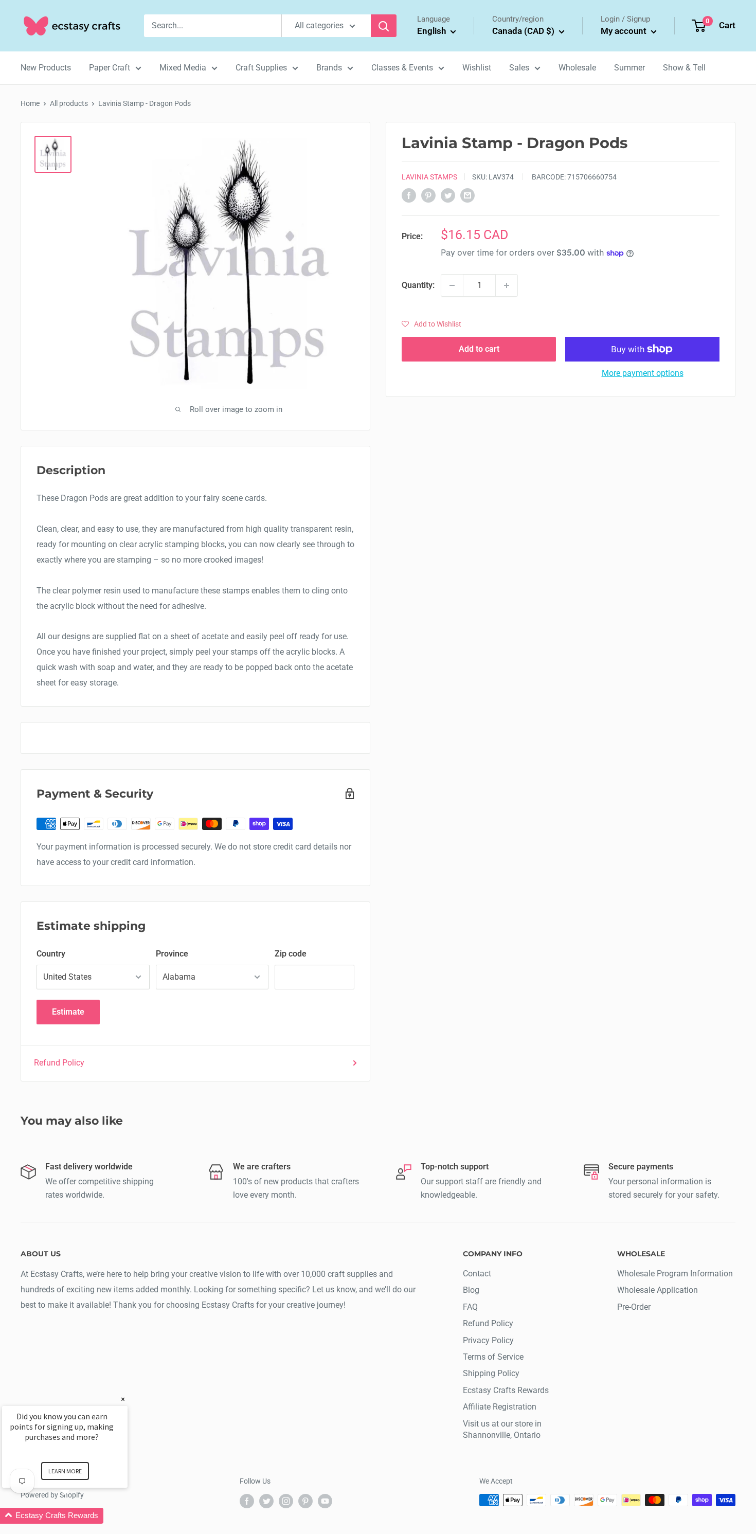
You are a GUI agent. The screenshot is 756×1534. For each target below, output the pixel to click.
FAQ (470, 1307)
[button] (431, 324)
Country (51, 954)
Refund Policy (59, 1063)
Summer (629, 68)
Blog (471, 1290)
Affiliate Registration (499, 1407)
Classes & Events (402, 68)
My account (625, 31)
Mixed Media (182, 68)
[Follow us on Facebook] (247, 1501)
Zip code (291, 954)
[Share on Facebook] (409, 195)
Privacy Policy (488, 1340)
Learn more (65, 1471)
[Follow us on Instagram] (286, 1501)
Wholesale (577, 68)
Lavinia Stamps (429, 177)
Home (30, 103)
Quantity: (418, 285)
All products (69, 103)
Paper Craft (109, 68)
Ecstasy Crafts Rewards (506, 1390)
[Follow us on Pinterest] (305, 1501)
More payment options (642, 373)
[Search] (384, 25)
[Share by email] (467, 195)
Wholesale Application (657, 1290)
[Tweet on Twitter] (448, 195)
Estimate (68, 1012)
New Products (46, 68)
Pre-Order (634, 1307)
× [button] (123, 1399)
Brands (329, 68)
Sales (519, 68)
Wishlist (476, 68)
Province (172, 954)
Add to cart (479, 349)
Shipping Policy (491, 1373)
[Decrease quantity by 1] (452, 285)
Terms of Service (493, 1357)
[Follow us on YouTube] (325, 1501)
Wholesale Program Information (675, 1273)
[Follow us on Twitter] (266, 1501)
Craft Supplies (261, 68)
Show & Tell (684, 68)
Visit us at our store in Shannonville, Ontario (502, 1429)
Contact (477, 1273)
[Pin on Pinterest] (428, 195)
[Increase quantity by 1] (506, 285)
